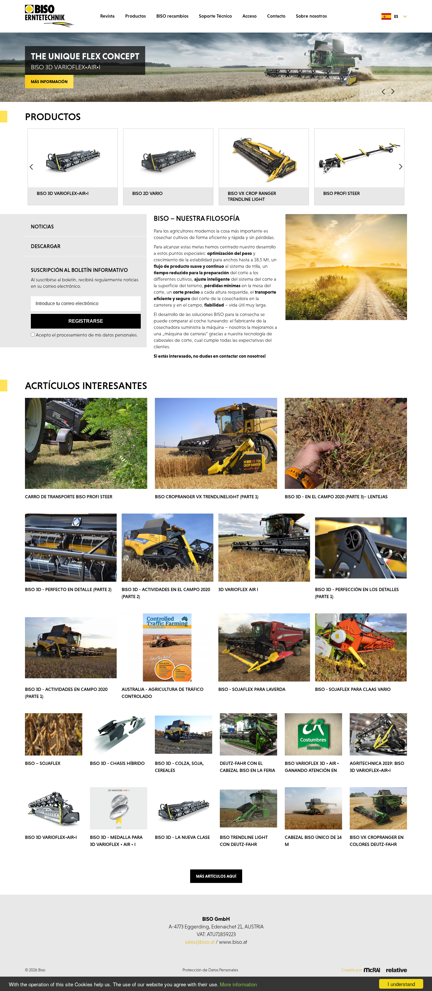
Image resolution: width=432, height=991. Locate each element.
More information (238, 984)
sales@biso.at (200, 942)
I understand (401, 983)
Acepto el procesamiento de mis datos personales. (87, 334)
